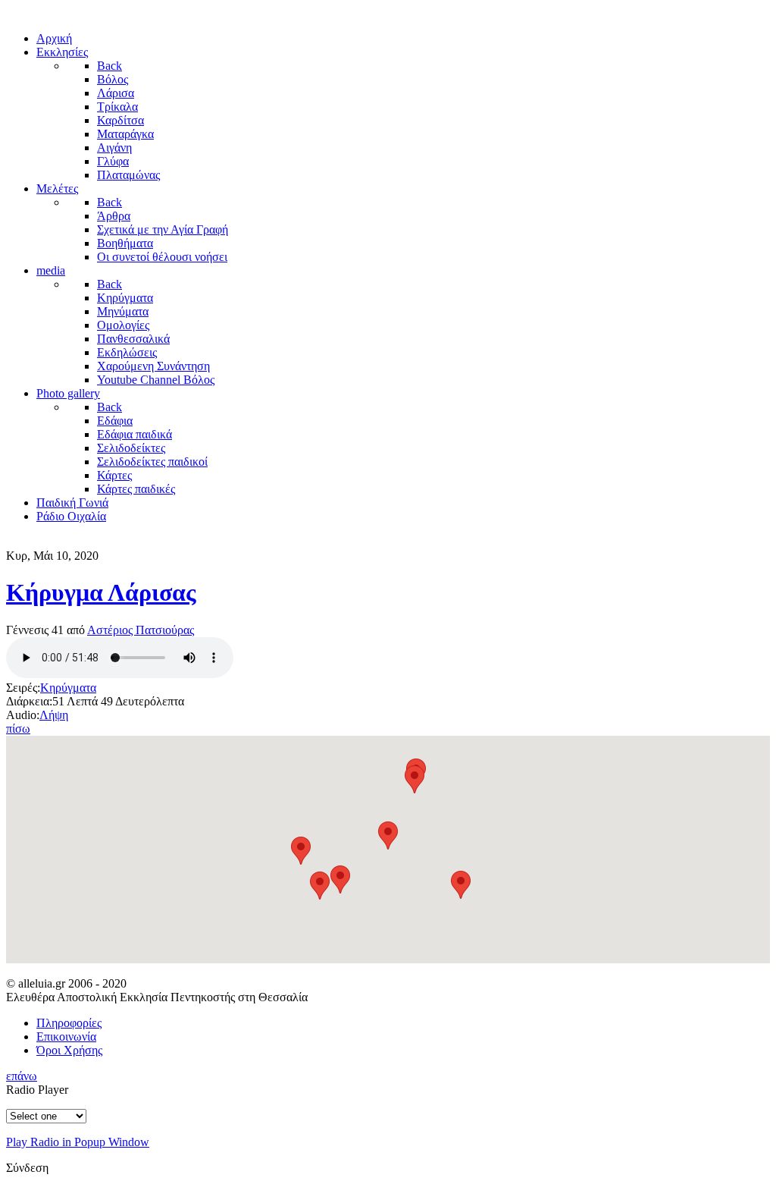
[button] (461, 885)
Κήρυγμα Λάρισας (101, 592)
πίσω (18, 728)
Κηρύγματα (68, 687)
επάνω (21, 1075)
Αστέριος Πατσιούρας (140, 629)
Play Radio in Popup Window (77, 1141)
